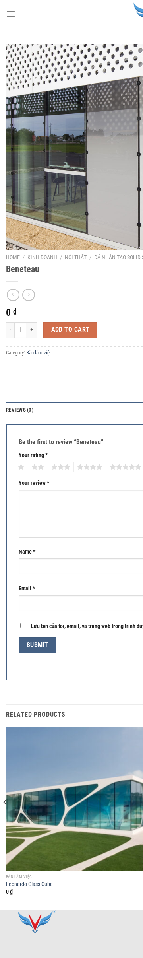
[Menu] (10, 13)
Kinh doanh (42, 257)
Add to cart (70, 329)
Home (13, 257)
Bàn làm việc (39, 353)
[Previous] (6, 818)
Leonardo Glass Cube (29, 884)
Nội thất (76, 257)
